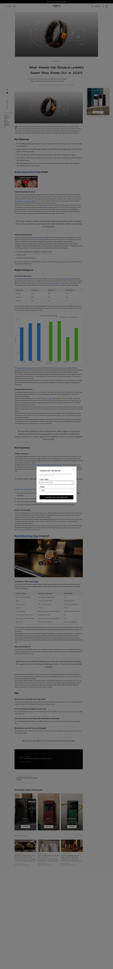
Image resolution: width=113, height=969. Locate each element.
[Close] (73, 469)
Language (42, 486)
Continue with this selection (56, 497)
